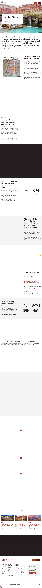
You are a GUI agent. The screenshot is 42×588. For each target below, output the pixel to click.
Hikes (21, 577)
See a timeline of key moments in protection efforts (10, 111)
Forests (3, 573)
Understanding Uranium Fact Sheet (10, 408)
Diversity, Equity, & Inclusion (23, 568)
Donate (9, 569)
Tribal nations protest (19, 366)
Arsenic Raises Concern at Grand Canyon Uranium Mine (20, 525)
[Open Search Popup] (40, 1)
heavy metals (26, 165)
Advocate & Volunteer (24, 549)
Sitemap (11, 584)
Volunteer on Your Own (16, 572)
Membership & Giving (10, 565)
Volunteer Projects (16, 570)
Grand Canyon (4, 566)
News (21, 578)
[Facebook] (32, 584)
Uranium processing (34, 359)
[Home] (5, 2)
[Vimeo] (38, 584)
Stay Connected (17, 576)
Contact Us (22, 571)
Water (3, 574)
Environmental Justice (4, 571)
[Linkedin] (35, 584)
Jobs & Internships (22, 574)
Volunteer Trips (17, 568)
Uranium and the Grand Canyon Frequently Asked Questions (29, 409)
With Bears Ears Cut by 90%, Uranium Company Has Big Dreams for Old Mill (7, 525)
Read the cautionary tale (25, 169)
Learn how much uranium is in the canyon (21, 94)
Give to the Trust (16, 549)
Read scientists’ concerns (5, 204)
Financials (22, 572)
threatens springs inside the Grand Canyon (21, 108)
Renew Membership (10, 572)
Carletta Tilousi (4, 255)
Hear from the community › (34, 366)
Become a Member (9, 568)
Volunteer (16, 567)
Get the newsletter (32, 573)
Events (15, 575)
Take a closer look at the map (30, 452)
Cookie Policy (18, 584)
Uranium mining (7, 359)
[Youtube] (36, 584)
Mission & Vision (23, 566)
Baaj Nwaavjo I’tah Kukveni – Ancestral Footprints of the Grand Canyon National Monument (32, 281)
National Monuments (3, 568)
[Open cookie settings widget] (1, 587)
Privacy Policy (14, 584)
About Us (23, 564)
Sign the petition (34, 211)
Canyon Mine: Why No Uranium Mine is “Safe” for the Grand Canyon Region (30, 394)
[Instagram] (33, 584)
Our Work (4, 564)
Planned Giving (10, 575)
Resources (22, 579)
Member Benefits (10, 570)
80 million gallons (28, 161)
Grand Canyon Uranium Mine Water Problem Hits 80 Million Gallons (34, 525)
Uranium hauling (21, 359)
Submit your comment (35, 334)
